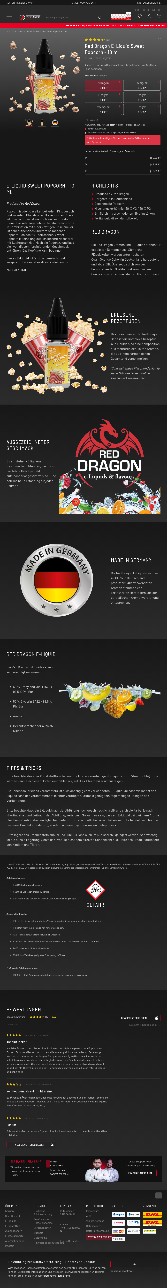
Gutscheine (40, 1237)
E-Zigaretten (12, 1225)
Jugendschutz (13, 1230)
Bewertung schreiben (134, 1017)
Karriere (156, 10)
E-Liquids (10, 1220)
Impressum (92, 1210)
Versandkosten (108, 124)
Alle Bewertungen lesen (29, 1144)
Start (9, 31)
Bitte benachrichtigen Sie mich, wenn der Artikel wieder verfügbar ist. (119, 139)
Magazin (9, 1245)
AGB (88, 1215)
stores (138, 10)
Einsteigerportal (14, 1235)
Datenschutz (93, 1225)
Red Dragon (33, 203)
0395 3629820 (68, 1214)
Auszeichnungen (14, 1240)
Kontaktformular (69, 1241)
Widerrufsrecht (95, 1220)
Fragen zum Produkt (140, 1173)
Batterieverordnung (97, 1230)
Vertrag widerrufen (100, 1237)
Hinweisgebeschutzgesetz (49, 1242)
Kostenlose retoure (148, 2)
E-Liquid (23, 258)
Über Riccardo (13, 1215)
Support (38, 1232)
